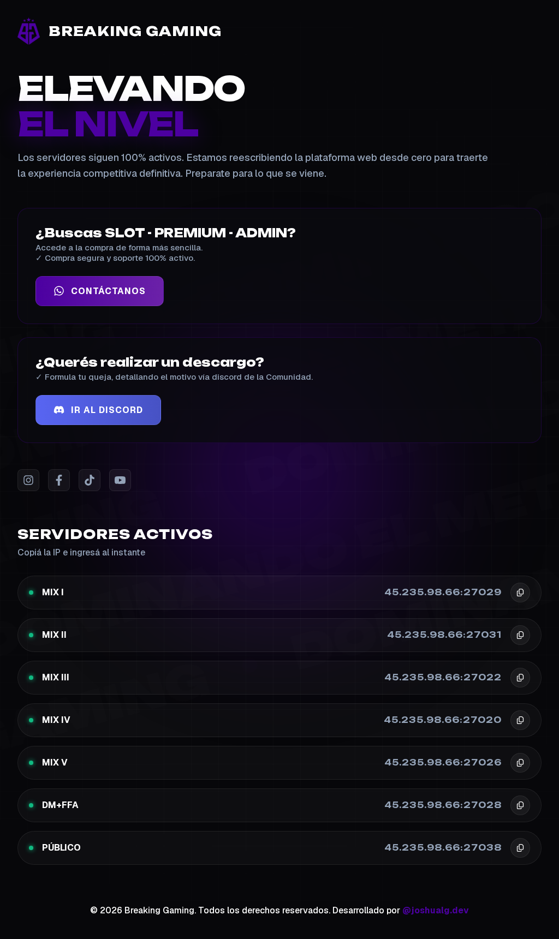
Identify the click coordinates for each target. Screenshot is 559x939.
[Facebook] (59, 480)
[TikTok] (89, 480)
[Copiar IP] (520, 592)
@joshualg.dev (435, 910)
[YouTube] (120, 480)
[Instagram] (28, 480)
